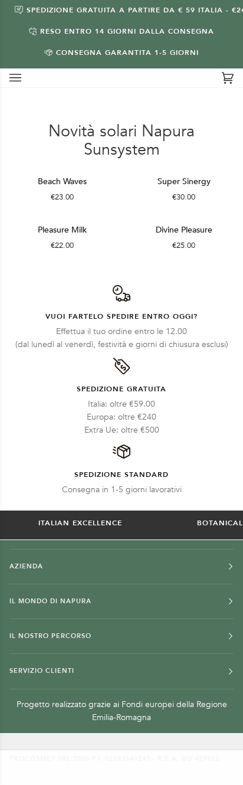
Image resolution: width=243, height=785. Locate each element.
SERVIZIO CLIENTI (41, 670)
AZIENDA (26, 566)
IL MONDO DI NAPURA (50, 601)
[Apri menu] (27, 77)
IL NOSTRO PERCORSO (50, 636)
